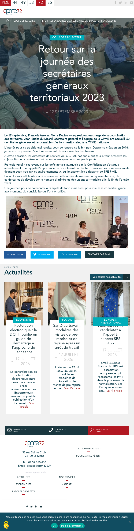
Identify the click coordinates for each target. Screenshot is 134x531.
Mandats (66, 484)
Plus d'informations (72, 525)
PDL (5, 3)
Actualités (23, 477)
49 (23, 3)
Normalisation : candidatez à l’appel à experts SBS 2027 (110, 334)
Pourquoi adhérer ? (88, 456)
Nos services (67, 477)
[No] (129, 522)
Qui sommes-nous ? (88, 449)
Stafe (43, 473)
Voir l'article (72, 388)
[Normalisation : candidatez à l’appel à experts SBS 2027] (110, 303)
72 (40, 3)
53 (31, 3)
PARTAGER (16, 254)
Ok (54, 525)
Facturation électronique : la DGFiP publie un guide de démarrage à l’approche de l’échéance (23, 339)
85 (49, 3)
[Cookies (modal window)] (6, 525)
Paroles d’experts (23, 492)
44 (15, 3)
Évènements (23, 484)
